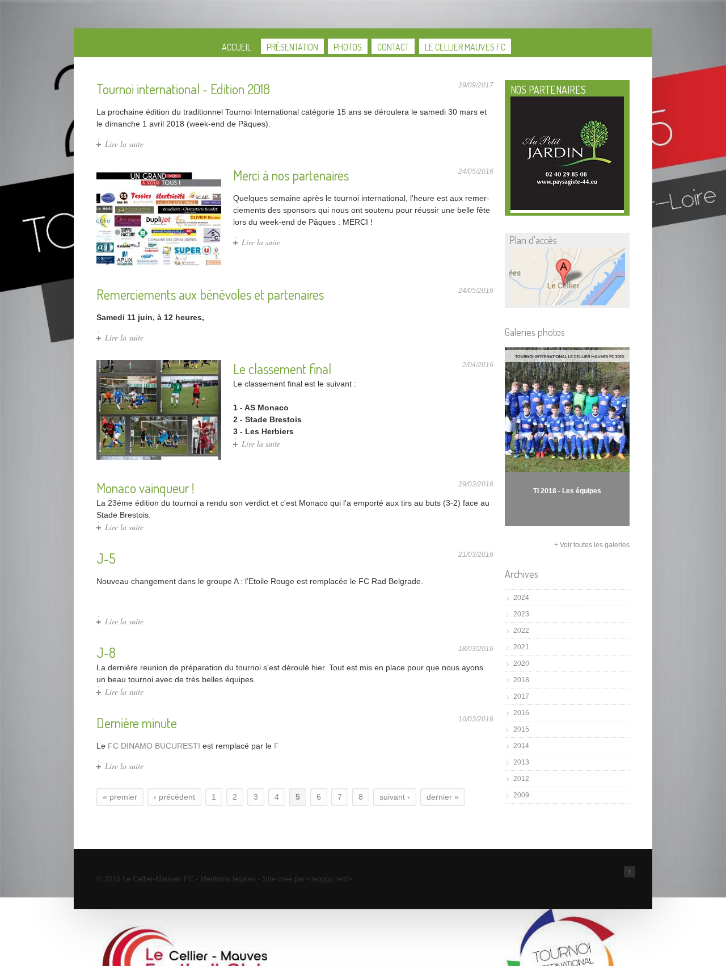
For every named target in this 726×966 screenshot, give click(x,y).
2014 (521, 746)
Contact (393, 47)
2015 (521, 729)
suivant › (394, 796)
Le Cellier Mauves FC (465, 47)
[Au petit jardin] (567, 208)
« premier (120, 796)
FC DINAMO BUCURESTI (154, 745)
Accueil (236, 47)
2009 (521, 795)
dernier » (443, 796)
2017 (521, 696)
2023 (521, 614)
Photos (348, 47)
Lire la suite (124, 143)
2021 (521, 647)
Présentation (292, 47)
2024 (521, 598)
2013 (521, 762)
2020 (521, 663)
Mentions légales (228, 879)
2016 (521, 713)
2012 (521, 779)
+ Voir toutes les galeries (592, 545)
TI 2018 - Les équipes (567, 491)
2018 (521, 680)
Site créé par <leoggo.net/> (307, 879)
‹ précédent (174, 796)
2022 (521, 631)
